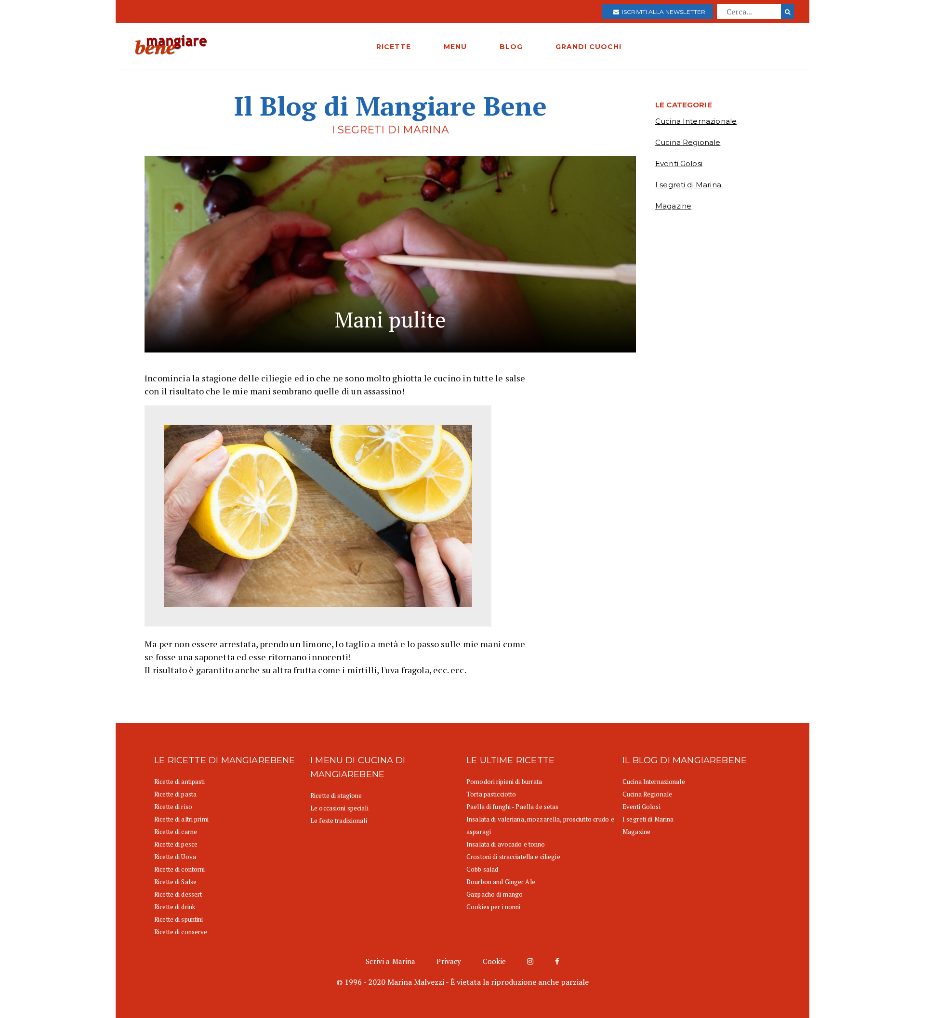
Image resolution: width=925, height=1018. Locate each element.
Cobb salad (482, 869)
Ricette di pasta (175, 794)
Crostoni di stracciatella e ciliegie (513, 856)
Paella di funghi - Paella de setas (512, 806)
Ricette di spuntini (178, 919)
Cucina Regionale (687, 142)
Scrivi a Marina (390, 961)
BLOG (511, 46)
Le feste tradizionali (338, 820)
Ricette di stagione (336, 795)
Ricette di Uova (175, 856)
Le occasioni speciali (339, 808)
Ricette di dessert (178, 894)
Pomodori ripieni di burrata (504, 781)
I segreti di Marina (688, 184)
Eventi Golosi (678, 163)
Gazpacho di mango (494, 894)
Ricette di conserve (180, 931)
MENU (455, 46)
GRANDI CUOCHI (588, 46)
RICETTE (393, 46)
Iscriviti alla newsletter (662, 11)
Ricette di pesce (176, 844)
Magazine (673, 205)
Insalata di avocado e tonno (505, 844)
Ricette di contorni (179, 869)
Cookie (494, 961)
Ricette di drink (174, 906)
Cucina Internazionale (696, 121)
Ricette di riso (173, 806)
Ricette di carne (175, 831)
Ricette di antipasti (179, 781)
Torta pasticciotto (491, 794)
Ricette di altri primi (181, 819)
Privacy (448, 961)
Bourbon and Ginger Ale (500, 881)
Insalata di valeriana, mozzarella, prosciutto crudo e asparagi (540, 825)
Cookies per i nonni (493, 906)
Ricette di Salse (175, 881)
